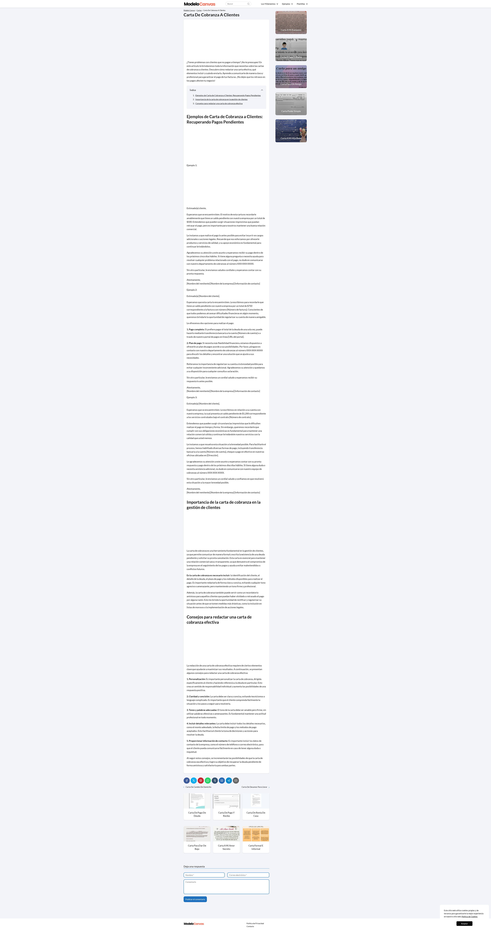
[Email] (236, 780)
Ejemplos (286, 4)
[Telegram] (229, 780)
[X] (194, 780)
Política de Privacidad (255, 923)
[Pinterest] (201, 780)
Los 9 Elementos (268, 4)
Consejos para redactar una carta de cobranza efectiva (219, 103)
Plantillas (301, 4)
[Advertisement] (226, 41)
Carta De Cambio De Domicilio (198, 787)
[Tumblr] (215, 780)
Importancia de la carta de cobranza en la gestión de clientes (221, 99)
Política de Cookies (470, 916)
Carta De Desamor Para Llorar (254, 787)
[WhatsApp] (208, 780)
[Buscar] (248, 4)
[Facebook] (187, 780)
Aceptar (464, 923)
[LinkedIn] (222, 780)
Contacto (250, 926)
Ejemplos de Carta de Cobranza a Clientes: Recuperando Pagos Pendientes (228, 95)
